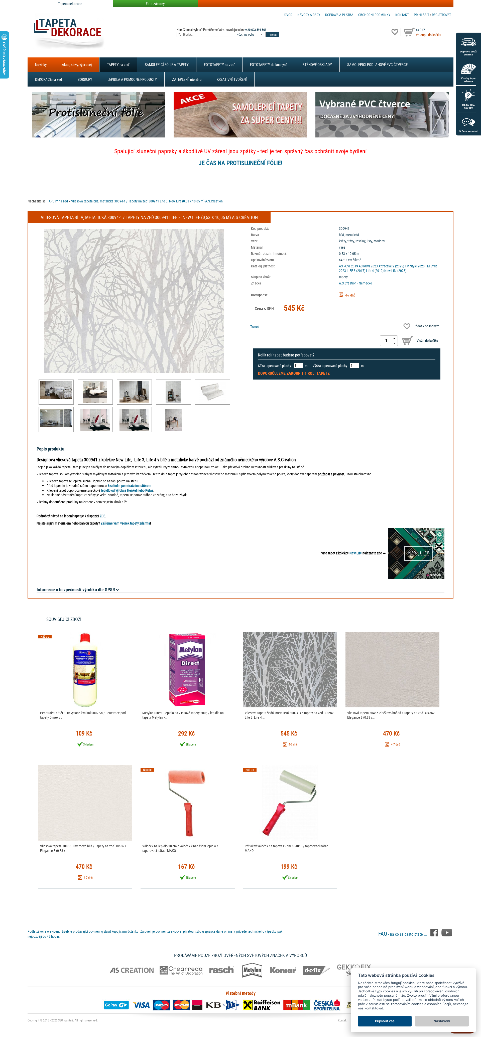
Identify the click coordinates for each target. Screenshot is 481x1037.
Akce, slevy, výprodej (77, 64)
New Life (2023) (395, 270)
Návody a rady (308, 14)
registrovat (441, 14)
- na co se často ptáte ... (403, 934)
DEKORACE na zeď (48, 79)
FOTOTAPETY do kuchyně (268, 64)
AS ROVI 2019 (348, 266)
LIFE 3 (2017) (356, 270)
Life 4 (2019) (375, 270)
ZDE (102, 515)
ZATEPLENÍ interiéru (186, 79)
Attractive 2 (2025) (391, 266)
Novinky (41, 64)
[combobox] (251, 34)
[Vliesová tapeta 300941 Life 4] (56, 390)
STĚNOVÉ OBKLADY (317, 64)
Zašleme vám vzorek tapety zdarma (125, 523)
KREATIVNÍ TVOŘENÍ (232, 79)
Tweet (254, 326)
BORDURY (85, 79)
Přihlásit (421, 14)
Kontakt (402, 14)
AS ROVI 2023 (368, 266)
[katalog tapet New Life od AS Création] (416, 553)
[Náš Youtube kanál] (446, 932)
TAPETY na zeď (118, 64)
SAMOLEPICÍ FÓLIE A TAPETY (167, 64)
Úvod (288, 14)
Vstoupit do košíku (428, 34)
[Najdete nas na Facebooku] (434, 932)
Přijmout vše (385, 1021)
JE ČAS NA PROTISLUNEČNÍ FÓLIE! (240, 163)
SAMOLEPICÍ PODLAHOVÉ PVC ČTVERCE (377, 64)
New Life (355, 553)
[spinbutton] (386, 341)
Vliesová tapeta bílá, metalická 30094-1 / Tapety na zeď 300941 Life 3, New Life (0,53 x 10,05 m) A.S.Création (147, 201)
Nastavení (442, 1021)
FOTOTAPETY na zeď (219, 64)
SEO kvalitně (65, 1020)
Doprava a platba (339, 14)
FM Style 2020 (415, 266)
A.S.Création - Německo (355, 283)
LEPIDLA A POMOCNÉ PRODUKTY (132, 79)
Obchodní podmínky (374, 14)
